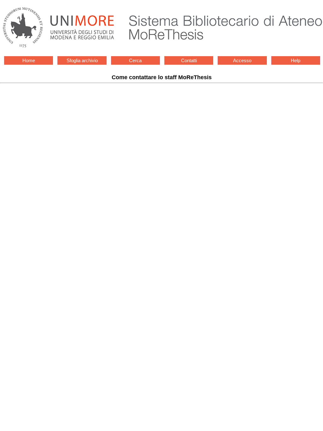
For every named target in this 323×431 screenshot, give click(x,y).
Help (295, 60)
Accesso (242, 60)
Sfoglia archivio (82, 60)
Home (28, 60)
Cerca (135, 60)
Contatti (189, 60)
